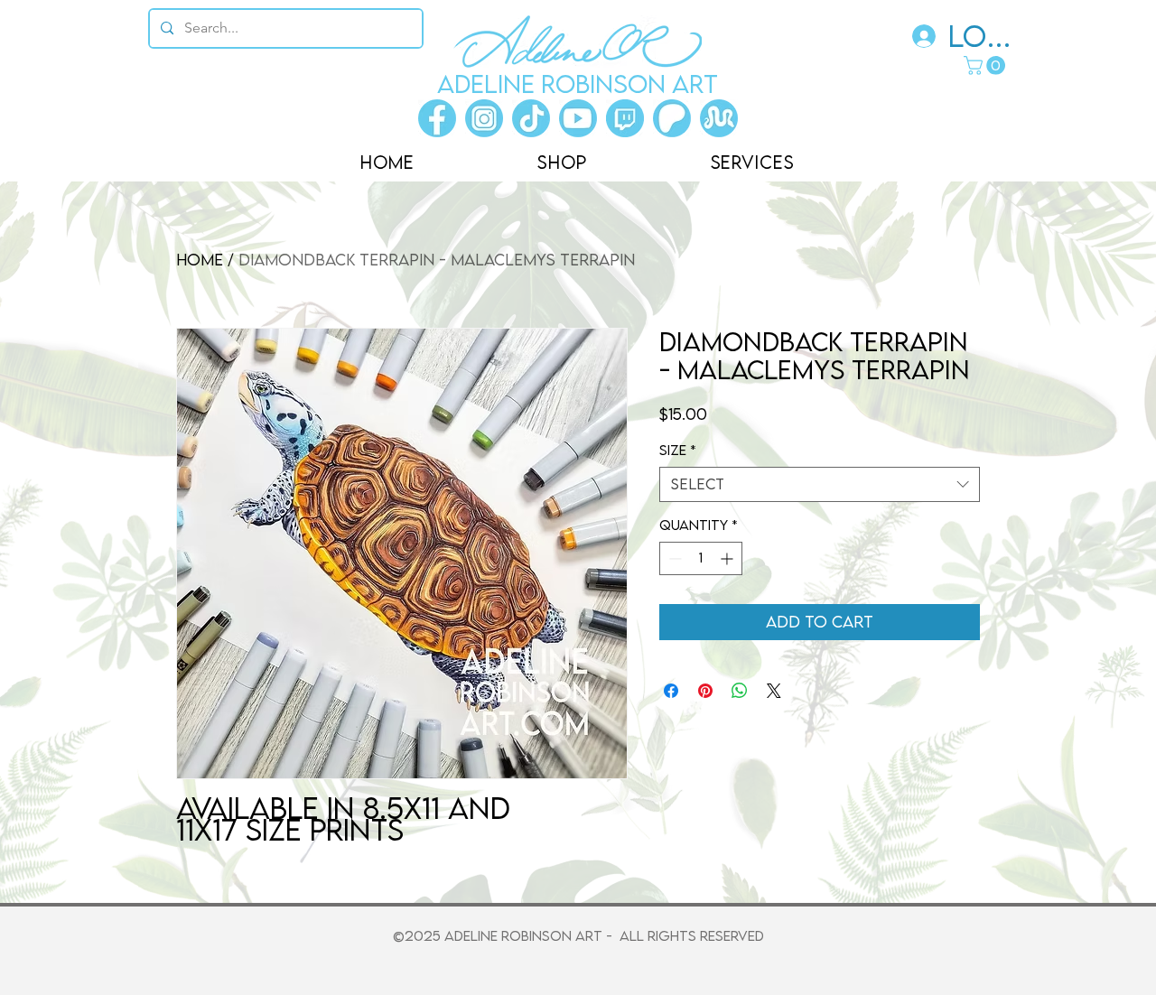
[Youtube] (578, 118)
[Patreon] (672, 118)
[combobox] (819, 484)
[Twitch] (625, 118)
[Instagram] (484, 118)
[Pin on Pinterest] (705, 691)
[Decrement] (673, 558)
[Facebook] (437, 118)
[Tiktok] (531, 118)
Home (199, 259)
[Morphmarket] (719, 118)
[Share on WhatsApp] (739, 691)
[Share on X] (774, 691)
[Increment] (728, 558)
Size (677, 450)
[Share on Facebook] (671, 691)
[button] (987, 65)
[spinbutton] (701, 558)
